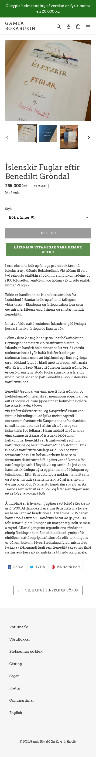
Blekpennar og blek (25, 651)
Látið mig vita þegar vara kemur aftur (48, 250)
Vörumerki (18, 627)
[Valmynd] (88, 26)
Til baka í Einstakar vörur (51, 590)
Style (8, 208)
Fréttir (15, 688)
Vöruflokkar (19, 639)
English (15, 713)
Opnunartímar (21, 700)
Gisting (15, 664)
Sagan (14, 676)
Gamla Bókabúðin (20, 26)
